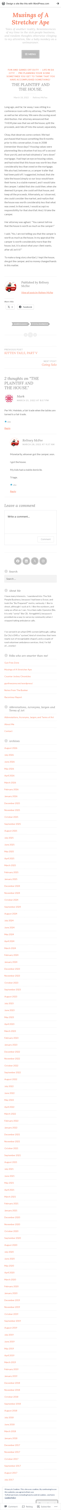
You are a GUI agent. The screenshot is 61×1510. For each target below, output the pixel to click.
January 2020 (10, 1293)
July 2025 (9, 837)
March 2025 (10, 865)
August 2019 (10, 1327)
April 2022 (9, 1107)
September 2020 (12, 1238)
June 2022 (9, 1093)
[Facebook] (18, 561)
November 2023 (12, 975)
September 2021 (12, 1155)
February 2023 (11, 1038)
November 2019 (12, 1307)
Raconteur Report (13, 697)
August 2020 (10, 1245)
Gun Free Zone (11, 662)
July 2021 (9, 1169)
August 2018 (10, 1410)
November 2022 (12, 1058)
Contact (8, 731)
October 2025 (11, 817)
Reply (7, 428)
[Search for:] (30, 579)
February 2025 (11, 872)
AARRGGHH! (21, 324)
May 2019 (9, 1348)
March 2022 (10, 1113)
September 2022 (12, 1072)
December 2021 (12, 1134)
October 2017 (11, 1459)
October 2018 (11, 1396)
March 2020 (10, 1279)
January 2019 (10, 1376)
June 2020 (9, 1258)
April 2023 (9, 1024)
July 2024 (9, 920)
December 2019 (12, 1300)
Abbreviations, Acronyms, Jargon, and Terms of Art (29, 717)
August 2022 (10, 1079)
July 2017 (9, 1479)
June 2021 (9, 1176)
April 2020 (9, 1272)
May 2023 (9, 1017)
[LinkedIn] (26, 561)
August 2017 (10, 1472)
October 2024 (11, 899)
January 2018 (10, 1438)
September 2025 (12, 824)
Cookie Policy (10, 1497)
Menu (32, 54)
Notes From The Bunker (16, 690)
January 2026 (10, 796)
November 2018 (12, 1390)
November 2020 (12, 1224)
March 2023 (10, 1031)
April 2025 (9, 858)
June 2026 (9, 761)
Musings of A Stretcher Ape (30, 18)
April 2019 (9, 1355)
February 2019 (11, 1369)
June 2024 (9, 927)
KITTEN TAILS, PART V (20, 351)
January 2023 (10, 1044)
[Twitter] (34, 561)
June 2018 (9, 1424)
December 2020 (12, 1217)
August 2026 (10, 748)
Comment (46, 539)
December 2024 (12, 886)
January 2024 (10, 962)
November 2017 (12, 1452)
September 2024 (12, 906)
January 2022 (10, 1127)
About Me (9, 724)
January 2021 (10, 1210)
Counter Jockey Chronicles (17, 676)
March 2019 (10, 1362)
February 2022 (11, 1120)
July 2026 (9, 755)
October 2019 (11, 1314)
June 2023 (9, 1010)
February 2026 (11, 789)
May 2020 (9, 1265)
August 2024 (10, 913)
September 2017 (12, 1465)
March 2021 (10, 1196)
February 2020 (11, 1286)
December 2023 (12, 968)
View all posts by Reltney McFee (37, 292)
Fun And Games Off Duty (23, 70)
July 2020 (9, 1251)
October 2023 (11, 982)
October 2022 (11, 1065)
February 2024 (11, 955)
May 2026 (9, 768)
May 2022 (9, 1100)
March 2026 (10, 782)
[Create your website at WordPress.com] (30, 3)
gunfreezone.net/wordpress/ (18, 683)
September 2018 (12, 1403)
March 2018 (10, 1431)
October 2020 (11, 1231)
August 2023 (10, 996)
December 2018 (12, 1383)
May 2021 (9, 1182)
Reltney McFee (40, 97)
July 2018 (9, 1417)
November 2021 (12, 1141)
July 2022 (9, 1086)
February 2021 (11, 1203)
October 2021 (11, 1148)
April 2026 (9, 775)
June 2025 (9, 844)
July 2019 (9, 1334)
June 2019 (9, 1341)
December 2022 (12, 1051)
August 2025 (10, 830)
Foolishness (40, 324)
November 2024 (12, 893)
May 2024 (9, 934)
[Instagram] (43, 561)
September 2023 (12, 989)
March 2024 (10, 948)
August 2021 (10, 1162)
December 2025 (12, 803)
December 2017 (12, 1445)
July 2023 (9, 1003)
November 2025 (12, 810)
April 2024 (9, 941)
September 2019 (12, 1321)
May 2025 (9, 851)
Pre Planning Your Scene (34, 73)
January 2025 (10, 879)
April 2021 (9, 1189)
